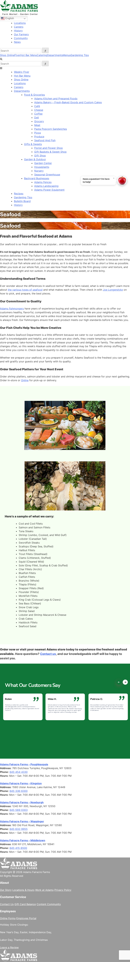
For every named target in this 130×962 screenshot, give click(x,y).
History (18, 30)
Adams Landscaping (46, 186)
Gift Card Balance (25, 904)
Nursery (39, 170)
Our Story (6, 890)
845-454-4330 (19, 772)
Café (37, 106)
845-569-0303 (19, 810)
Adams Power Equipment (49, 189)
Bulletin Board (22, 201)
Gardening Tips (80, 55)
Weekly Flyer (21, 71)
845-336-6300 (19, 791)
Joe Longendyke (113, 289)
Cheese (38, 109)
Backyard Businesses (36, 178)
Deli (36, 117)
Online (25, 380)
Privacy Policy (62, 890)
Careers (18, 26)
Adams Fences (43, 182)
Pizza (37, 132)
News (17, 42)
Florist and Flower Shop (48, 148)
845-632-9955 (19, 829)
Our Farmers (21, 34)
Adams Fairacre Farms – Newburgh (22, 802)
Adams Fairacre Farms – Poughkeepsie (24, 764)
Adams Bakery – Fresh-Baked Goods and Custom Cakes (68, 102)
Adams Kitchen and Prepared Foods (55, 98)
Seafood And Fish (44, 140)
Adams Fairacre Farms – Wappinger (22, 821)
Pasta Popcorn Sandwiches (50, 129)
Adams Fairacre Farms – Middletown (22, 840)
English (9, 18)
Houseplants (41, 167)
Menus (67, 55)
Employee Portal (26, 918)
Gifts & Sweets (33, 144)
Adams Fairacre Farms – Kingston (21, 783)
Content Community (49, 904)
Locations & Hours (23, 890)
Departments (55, 55)
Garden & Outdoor (35, 159)
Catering (42, 55)
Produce (39, 136)
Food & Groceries (34, 94)
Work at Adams (44, 890)
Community (21, 38)
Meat (37, 125)
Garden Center (43, 163)
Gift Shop (40, 155)
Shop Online (7, 55)
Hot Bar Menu (28, 55)
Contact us (48, 654)
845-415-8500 (18, 848)
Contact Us (7, 904)
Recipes (18, 193)
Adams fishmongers (12, 308)
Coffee (38, 113)
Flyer (17, 55)
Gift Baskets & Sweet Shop (50, 151)
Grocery (39, 121)
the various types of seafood (25, 289)
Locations (20, 23)
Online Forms (8, 918)
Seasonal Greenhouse (47, 174)
